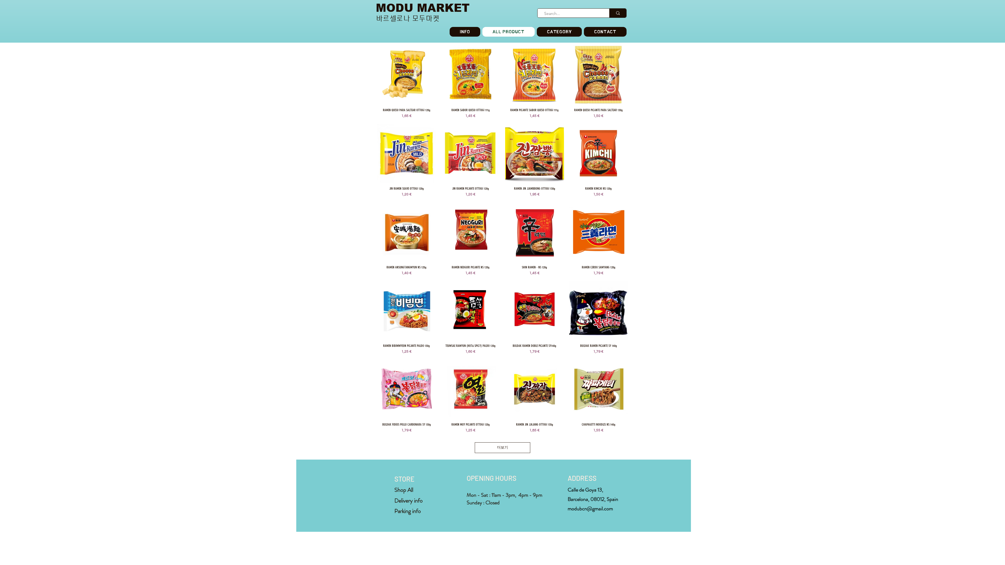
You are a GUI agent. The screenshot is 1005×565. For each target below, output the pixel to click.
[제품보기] (406, 74)
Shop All (403, 490)
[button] (559, 32)
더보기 (502, 447)
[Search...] (617, 13)
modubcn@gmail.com (590, 508)
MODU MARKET (423, 8)
